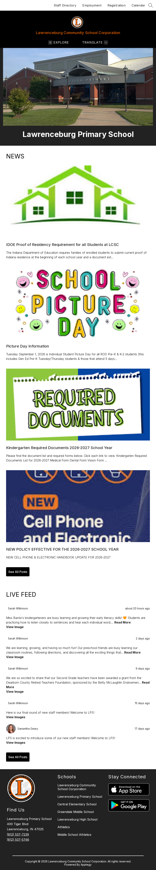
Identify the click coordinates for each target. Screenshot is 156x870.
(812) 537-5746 (18, 839)
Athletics (63, 827)
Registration (116, 5)
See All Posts (17, 572)
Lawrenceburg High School (77, 819)
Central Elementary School (76, 804)
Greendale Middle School (75, 812)
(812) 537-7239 (18, 834)
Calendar (138, 5)
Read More (122, 622)
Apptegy (86, 864)
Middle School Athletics (74, 835)
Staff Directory (65, 5)
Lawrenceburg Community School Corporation (76, 787)
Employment (91, 5)
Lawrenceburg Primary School (79, 796)
